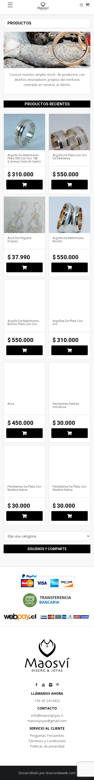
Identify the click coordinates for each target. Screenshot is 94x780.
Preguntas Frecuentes (47, 735)
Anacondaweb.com (61, 773)
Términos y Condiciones (47, 741)
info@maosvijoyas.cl (47, 715)
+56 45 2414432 (47, 700)
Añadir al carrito (24, 184)
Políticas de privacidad (47, 746)
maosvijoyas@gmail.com (47, 720)
